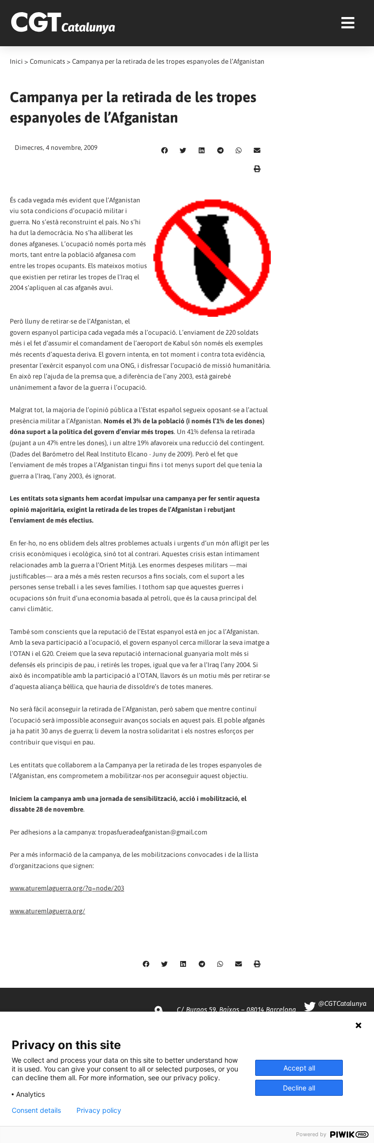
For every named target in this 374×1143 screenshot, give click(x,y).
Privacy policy (98, 1110)
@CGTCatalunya (342, 1003)
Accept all (299, 1068)
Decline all (299, 1088)
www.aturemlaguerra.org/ (47, 911)
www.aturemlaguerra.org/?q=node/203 (67, 888)
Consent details (36, 1110)
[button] (164, 151)
